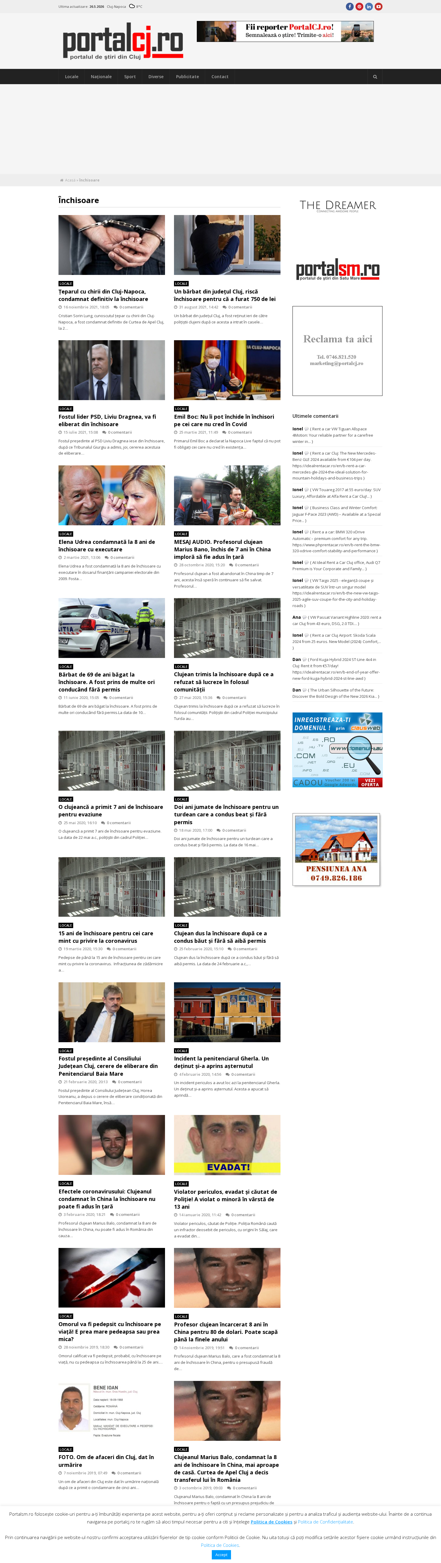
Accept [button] (221, 1554)
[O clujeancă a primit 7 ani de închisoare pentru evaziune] (111, 760)
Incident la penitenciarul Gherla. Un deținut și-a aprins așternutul (221, 1062)
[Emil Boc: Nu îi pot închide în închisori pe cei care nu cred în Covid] (227, 370)
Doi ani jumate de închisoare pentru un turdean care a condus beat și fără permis (226, 814)
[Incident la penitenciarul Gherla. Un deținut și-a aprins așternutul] (227, 1012)
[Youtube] (378, 6)
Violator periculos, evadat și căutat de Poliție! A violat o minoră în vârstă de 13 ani (225, 1199)
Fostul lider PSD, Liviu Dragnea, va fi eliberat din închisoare (107, 420)
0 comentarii (131, 307)
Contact (220, 76)
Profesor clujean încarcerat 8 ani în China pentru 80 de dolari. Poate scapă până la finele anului (226, 1332)
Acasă (70, 180)
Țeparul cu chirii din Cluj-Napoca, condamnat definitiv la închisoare (103, 295)
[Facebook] (350, 6)
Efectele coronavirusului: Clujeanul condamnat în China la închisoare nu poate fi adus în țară (106, 1199)
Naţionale (101, 76)
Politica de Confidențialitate (325, 1522)
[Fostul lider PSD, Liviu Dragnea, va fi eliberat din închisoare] (111, 370)
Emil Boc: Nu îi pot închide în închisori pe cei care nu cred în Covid (224, 420)
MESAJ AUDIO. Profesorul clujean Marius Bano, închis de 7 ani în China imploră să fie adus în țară (222, 549)
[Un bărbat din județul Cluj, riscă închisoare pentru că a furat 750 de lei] (227, 245)
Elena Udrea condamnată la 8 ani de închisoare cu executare (106, 545)
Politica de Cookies (271, 1522)
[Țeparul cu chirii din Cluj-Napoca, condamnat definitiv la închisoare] (111, 245)
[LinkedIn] (369, 6)
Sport (130, 76)
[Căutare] (375, 76)
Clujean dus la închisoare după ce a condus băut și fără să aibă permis (220, 937)
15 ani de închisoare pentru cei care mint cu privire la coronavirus (105, 937)
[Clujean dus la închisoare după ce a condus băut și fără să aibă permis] (227, 887)
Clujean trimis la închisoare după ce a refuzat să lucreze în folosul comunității (224, 682)
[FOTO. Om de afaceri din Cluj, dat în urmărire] (111, 1411)
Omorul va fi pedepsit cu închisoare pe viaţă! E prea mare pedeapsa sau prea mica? (109, 1331)
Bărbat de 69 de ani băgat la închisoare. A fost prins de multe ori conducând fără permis (106, 682)
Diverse (156, 76)
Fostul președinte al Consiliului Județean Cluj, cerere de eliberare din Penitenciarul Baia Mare (108, 1066)
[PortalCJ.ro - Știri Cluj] (123, 57)
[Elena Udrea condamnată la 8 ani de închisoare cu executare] (111, 495)
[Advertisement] (220, 129)
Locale (71, 76)
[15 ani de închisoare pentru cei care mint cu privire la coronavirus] (111, 887)
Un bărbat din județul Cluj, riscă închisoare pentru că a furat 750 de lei (225, 295)
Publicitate (187, 76)
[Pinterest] (359, 6)
